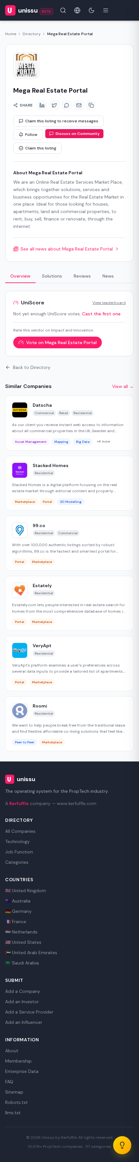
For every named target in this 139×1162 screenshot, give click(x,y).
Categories (16, 862)
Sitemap (14, 1092)
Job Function (19, 852)
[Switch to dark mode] (91, 10)
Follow (31, 134)
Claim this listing (40, 148)
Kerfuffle (19, 803)
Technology (17, 841)
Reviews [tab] (82, 276)
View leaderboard (109, 302)
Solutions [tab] (52, 276)
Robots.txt (16, 1102)
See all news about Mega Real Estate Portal (66, 249)
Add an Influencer (23, 1022)
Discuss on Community (78, 133)
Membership (18, 1061)
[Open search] (63, 10)
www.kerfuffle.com (76, 803)
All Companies (20, 831)
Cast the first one (101, 314)
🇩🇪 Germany (18, 911)
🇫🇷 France (15, 921)
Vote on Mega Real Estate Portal (61, 342)
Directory (32, 33)
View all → (123, 386)
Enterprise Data (21, 1071)
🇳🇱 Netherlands (21, 932)
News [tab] (108, 276)
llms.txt (13, 1113)
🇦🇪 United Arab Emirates (31, 952)
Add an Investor (22, 1001)
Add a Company (22, 991)
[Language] (77, 10)
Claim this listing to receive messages (61, 121)
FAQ (9, 1082)
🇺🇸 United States (23, 942)
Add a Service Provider (29, 1012)
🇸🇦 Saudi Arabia (22, 963)
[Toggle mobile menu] (106, 10)
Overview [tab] (20, 276)
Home (10, 33)
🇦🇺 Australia (17, 901)
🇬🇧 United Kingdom (25, 890)
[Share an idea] (122, 1145)
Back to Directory (31, 367)
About (11, 1051)
